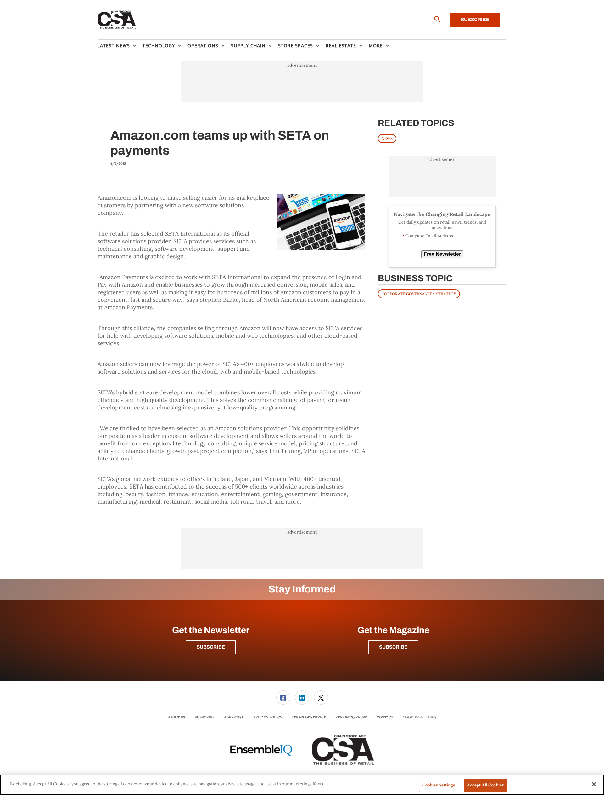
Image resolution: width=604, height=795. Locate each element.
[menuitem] (120, 46)
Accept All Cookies (485, 785)
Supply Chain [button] (248, 46)
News (387, 138)
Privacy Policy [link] (267, 717)
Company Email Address (427, 235)
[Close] (594, 784)
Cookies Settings (419, 717)
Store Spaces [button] (295, 46)
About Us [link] (176, 717)
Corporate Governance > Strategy (419, 293)
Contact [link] (385, 717)
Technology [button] (159, 46)
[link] (283, 697)
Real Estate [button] (341, 46)
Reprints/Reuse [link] (351, 717)
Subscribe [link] (205, 717)
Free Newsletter (442, 254)
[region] (302, 785)
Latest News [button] (114, 46)
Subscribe (475, 19)
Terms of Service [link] (309, 717)
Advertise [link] (234, 717)
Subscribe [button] (211, 646)
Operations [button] (202, 46)
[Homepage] (117, 19)
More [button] (376, 46)
